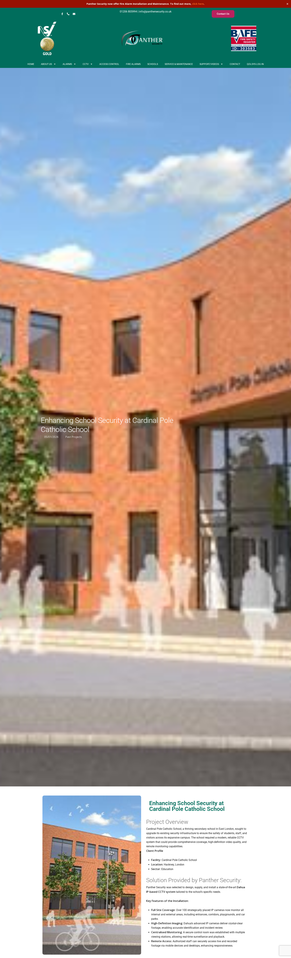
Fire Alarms (133, 64)
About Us (46, 64)
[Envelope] (73, 14)
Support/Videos (209, 64)
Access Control (109, 64)
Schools (152, 64)
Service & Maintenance (179, 64)
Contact (235, 64)
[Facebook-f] (62, 14)
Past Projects (73, 437)
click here (198, 3)
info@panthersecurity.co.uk (154, 11)
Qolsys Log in (255, 64)
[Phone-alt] (68, 14)
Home (30, 64)
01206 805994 (128, 11)
